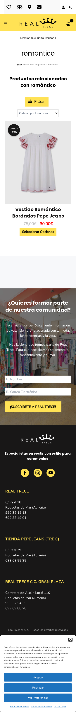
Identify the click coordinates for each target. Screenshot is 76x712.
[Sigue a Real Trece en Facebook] (25, 475)
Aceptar (38, 677)
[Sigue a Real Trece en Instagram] (38, 475)
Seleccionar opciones (38, 232)
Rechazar (38, 687)
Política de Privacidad (41, 706)
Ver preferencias (38, 698)
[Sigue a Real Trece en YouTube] (51, 475)
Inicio (20, 64)
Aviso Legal (60, 706)
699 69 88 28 (15, 560)
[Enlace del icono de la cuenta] (63, 7)
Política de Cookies (19, 706)
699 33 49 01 (15, 518)
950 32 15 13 (15, 512)
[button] (70, 640)
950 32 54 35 (15, 603)
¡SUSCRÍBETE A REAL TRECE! (33, 407)
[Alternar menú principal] (7, 23)
